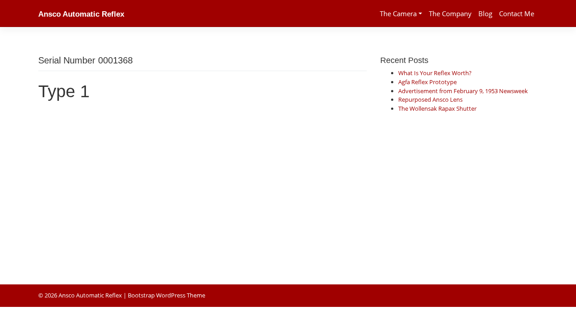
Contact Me (516, 13)
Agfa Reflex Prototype (427, 82)
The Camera (398, 13)
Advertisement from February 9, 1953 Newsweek (463, 91)
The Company (450, 13)
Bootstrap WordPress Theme (166, 295)
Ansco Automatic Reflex (81, 14)
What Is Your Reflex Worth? (435, 73)
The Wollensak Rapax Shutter (437, 108)
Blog (485, 13)
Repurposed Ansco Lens (430, 99)
